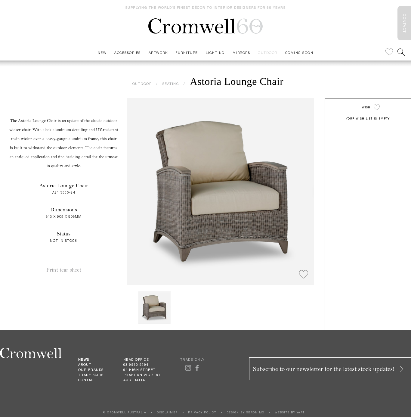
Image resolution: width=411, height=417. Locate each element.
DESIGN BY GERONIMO (245, 412)
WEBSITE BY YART (290, 412)
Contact (87, 380)
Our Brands (91, 370)
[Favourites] (389, 52)
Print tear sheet (63, 270)
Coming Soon (299, 52)
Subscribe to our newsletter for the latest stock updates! (324, 369)
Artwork (158, 52)
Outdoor (267, 52)
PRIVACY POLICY (202, 412)
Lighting (215, 52)
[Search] (401, 52)
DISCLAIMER (167, 412)
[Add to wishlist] (303, 274)
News (83, 359)
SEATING (170, 84)
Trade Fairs (91, 375)
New (102, 52)
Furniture (186, 52)
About (85, 364)
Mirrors (241, 52)
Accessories (127, 52)
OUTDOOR (142, 84)
